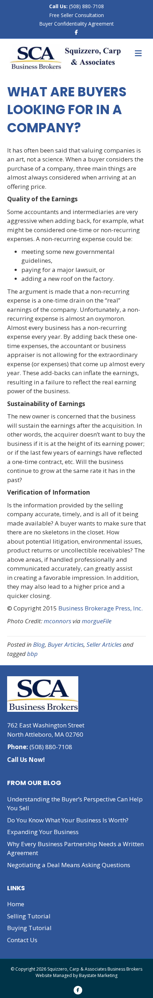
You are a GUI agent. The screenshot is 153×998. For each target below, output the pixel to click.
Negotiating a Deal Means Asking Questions (68, 865)
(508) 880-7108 (86, 6)
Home (15, 904)
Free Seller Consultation (76, 15)
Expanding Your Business (43, 832)
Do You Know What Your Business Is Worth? (67, 820)
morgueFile (96, 621)
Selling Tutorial (29, 916)
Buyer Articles (66, 644)
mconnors (58, 621)
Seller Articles (103, 644)
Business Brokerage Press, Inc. (100, 608)
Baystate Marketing (98, 975)
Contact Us (22, 940)
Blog (39, 644)
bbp (32, 654)
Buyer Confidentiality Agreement (76, 23)
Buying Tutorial (29, 928)
